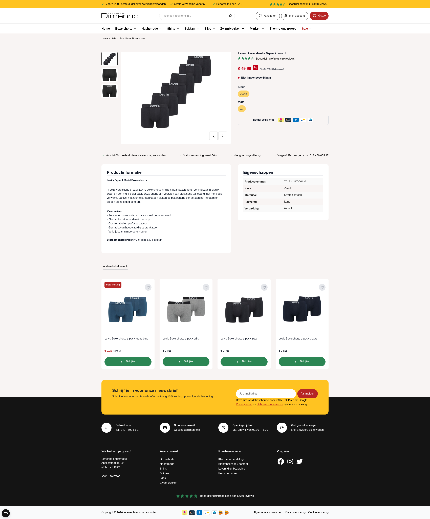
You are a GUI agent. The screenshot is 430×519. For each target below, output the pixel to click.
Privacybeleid (244, 404)
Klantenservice (229, 451)
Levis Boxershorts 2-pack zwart (239, 339)
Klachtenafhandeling (231, 459)
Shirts (163, 469)
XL (243, 109)
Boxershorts (167, 459)
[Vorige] (213, 136)
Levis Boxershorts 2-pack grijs (181, 339)
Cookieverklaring (318, 512)
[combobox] (192, 16)
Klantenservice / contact (233, 464)
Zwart (244, 94)
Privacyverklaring (295, 512)
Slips (163, 478)
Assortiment (169, 451)
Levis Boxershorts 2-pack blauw (298, 339)
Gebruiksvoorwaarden (270, 404)
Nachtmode (167, 464)
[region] (166, 98)
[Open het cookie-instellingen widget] (6, 513)
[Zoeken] (230, 16)
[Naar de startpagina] (119, 15)
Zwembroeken (168, 483)
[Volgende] (223, 136)
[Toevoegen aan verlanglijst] (148, 287)
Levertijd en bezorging (231, 469)
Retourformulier (227, 473)
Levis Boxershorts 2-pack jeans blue (126, 339)
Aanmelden (307, 394)
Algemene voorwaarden (268, 512)
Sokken (164, 473)
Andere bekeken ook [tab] (115, 266)
